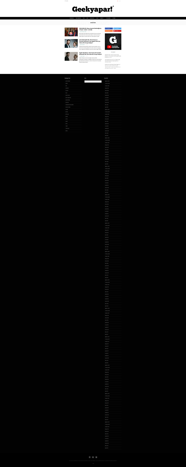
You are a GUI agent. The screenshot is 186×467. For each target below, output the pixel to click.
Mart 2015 (106, 405)
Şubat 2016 (107, 379)
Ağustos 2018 (107, 308)
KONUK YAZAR (68, 107)
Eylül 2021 (106, 220)
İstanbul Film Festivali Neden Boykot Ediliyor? (112, 64)
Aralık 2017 (107, 327)
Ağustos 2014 (107, 421)
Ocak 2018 (106, 324)
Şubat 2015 (107, 407)
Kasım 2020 (107, 244)
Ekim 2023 (106, 161)
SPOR (66, 123)
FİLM (83, 18)
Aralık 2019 (107, 270)
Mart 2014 (106, 433)
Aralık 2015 (107, 384)
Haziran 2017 (107, 341)
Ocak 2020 (106, 268)
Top (93, 463)
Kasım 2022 (107, 187)
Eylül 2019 (106, 277)
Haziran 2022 (107, 199)
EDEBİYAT (101, 18)
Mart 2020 (106, 263)
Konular (67, 109)
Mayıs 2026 (107, 88)
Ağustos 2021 (107, 223)
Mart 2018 (106, 320)
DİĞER (67, 83)
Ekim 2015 (106, 388)
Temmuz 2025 (107, 111)
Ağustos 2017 (107, 336)
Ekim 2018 (106, 303)
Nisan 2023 (107, 175)
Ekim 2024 (106, 133)
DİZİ (87, 18)
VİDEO (67, 130)
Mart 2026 (106, 92)
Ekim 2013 (106, 445)
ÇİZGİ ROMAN (68, 81)
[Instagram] (96, 457)
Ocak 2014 (106, 438)
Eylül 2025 (106, 107)
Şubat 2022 (107, 208)
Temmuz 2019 (107, 282)
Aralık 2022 (107, 185)
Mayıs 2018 (107, 315)
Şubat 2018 (107, 322)
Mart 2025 (106, 121)
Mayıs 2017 (107, 343)
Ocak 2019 (106, 296)
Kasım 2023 (107, 159)
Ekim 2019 (106, 275)
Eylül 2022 (106, 192)
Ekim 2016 (106, 360)
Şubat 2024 (107, 152)
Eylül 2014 (106, 419)
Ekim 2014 (106, 417)
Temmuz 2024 (107, 140)
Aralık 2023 (107, 156)
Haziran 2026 (107, 85)
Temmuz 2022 (107, 197)
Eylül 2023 (106, 163)
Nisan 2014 (107, 431)
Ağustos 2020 (107, 251)
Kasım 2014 (107, 414)
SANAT (67, 121)
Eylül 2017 (106, 334)
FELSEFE (67, 90)
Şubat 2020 (107, 265)
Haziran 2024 (107, 142)
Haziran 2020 (107, 256)
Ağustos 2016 (107, 365)
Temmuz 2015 (107, 395)
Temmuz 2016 (107, 367)
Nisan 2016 (107, 374)
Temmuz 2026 (107, 83)
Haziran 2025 (107, 114)
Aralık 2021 (107, 213)
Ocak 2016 (106, 381)
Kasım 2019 (107, 272)
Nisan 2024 (107, 147)
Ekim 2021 (106, 218)
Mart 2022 (106, 206)
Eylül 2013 (106, 447)
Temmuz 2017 (107, 339)
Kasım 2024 (107, 130)
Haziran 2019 (107, 284)
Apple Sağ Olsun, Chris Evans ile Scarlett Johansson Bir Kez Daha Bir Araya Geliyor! (90, 53)
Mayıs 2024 (107, 144)
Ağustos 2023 (107, 166)
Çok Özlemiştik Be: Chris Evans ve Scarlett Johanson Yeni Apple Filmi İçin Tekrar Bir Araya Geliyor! (89, 41)
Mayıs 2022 (107, 201)
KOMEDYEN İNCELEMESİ (69, 104)
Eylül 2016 (106, 362)
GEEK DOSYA (92, 18)
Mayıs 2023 (107, 173)
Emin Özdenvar (82, 44)
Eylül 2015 (106, 391)
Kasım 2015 (107, 386)
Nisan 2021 (107, 232)
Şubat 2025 (107, 123)
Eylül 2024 (106, 135)
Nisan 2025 (107, 118)
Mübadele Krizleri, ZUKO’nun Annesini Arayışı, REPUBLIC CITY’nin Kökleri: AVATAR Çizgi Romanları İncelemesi (113, 56)
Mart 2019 (106, 291)
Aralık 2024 (107, 128)
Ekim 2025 (106, 104)
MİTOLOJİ (67, 114)
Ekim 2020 (106, 246)
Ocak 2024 (106, 154)
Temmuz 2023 (107, 168)
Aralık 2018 (107, 298)
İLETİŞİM (114, 18)
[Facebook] (89, 457)
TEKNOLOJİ (67, 128)
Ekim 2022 (106, 189)
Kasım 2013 (107, 443)
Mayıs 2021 (107, 230)
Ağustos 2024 (107, 137)
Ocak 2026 (106, 97)
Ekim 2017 (106, 331)
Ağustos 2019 (107, 279)
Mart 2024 (106, 149)
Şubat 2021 (107, 237)
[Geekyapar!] (93, 9)
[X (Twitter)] (93, 457)
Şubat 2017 (107, 350)
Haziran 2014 (107, 426)
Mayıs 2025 (107, 116)
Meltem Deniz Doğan (83, 31)
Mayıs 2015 (107, 400)
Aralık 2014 (107, 412)
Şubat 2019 (107, 294)
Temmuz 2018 (107, 310)
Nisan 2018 (107, 317)
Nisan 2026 (107, 90)
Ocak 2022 (106, 211)
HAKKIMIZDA (72, 18)
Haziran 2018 (107, 313)
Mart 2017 (106, 348)
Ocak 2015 (106, 410)
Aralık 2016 (107, 355)
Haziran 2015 (107, 398)
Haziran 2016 (107, 369)
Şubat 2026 (107, 95)
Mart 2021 (106, 234)
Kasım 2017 (107, 329)
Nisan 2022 (107, 204)
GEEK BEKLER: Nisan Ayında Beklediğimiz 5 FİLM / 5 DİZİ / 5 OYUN (90, 29)
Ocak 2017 (106, 353)
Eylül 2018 (106, 305)
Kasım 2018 (107, 301)
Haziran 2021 (107, 227)
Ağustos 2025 (107, 109)
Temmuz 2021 (107, 225)
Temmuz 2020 (107, 253)
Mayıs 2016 (107, 372)
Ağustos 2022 (107, 194)
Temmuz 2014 (107, 424)
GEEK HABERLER (78, 18)
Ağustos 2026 (107, 81)
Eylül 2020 (106, 249)
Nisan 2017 (107, 346)
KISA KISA (67, 102)
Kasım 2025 (107, 102)
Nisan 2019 (107, 289)
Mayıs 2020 (107, 258)
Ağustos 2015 (107, 393)
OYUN (97, 18)
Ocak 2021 (106, 239)
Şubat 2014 (107, 436)
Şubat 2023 (107, 180)
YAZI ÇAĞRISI (108, 18)
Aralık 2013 (107, 440)
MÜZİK (67, 116)
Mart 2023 (106, 178)
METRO (67, 111)
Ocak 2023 (106, 182)
